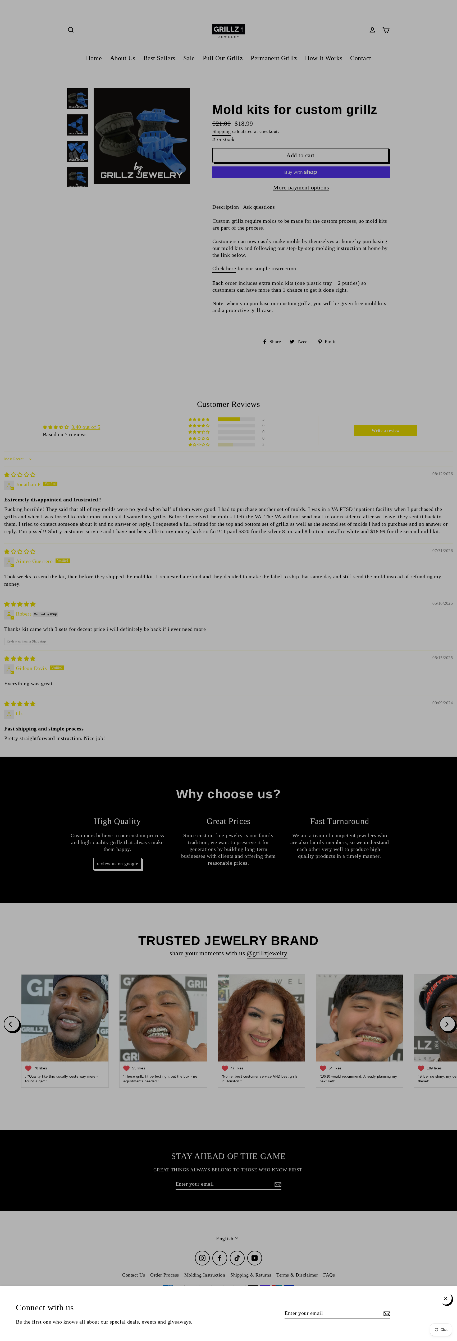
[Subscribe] (386, 1313)
